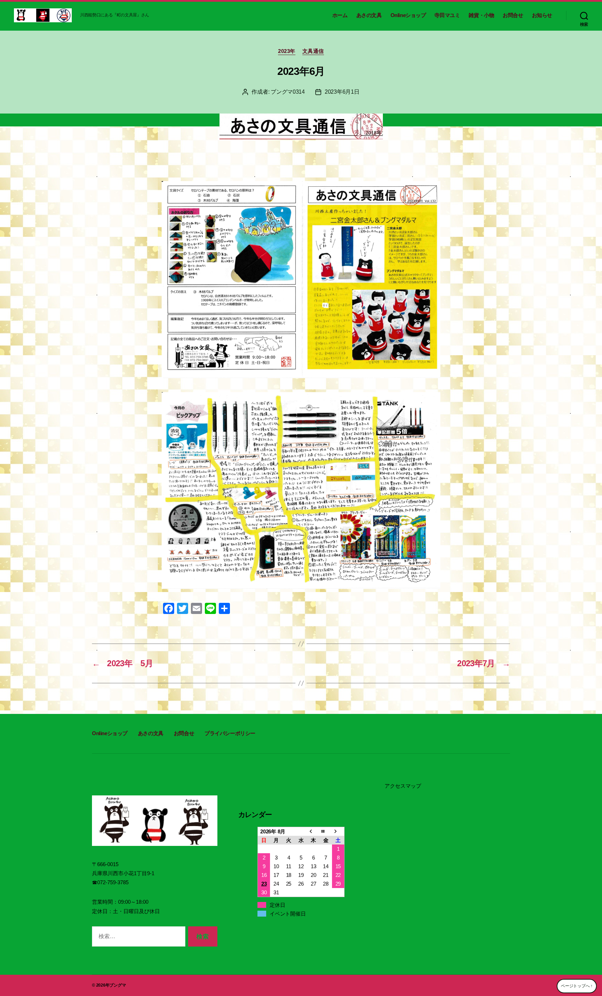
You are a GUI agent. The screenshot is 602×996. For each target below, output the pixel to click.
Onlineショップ (408, 15)
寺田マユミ (447, 15)
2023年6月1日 (342, 92)
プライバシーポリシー (229, 733)
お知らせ (542, 15)
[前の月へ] (313, 831)
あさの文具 (369, 15)
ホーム (340, 15)
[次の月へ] (338, 831)
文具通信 (313, 51)
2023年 (286, 51)
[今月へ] (325, 831)
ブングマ (117, 985)
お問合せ (513, 15)
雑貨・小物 (481, 15)
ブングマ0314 (288, 92)
